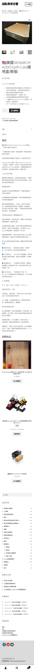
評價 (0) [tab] (4, 134)
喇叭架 (8, 550)
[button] (29, 20)
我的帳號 (5, 668)
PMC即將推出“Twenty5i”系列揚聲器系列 (15, 589)
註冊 (3, 627)
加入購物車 (14, 110)
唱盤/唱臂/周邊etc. (9, 514)
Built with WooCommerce (18, 661)
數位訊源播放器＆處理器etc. (11, 523)
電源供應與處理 (13, 120)
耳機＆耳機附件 (8, 532)
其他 (5, 568)
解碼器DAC (7, 526)
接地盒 (16, 11)
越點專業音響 (10, 4)
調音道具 (10, 11)
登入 (3, 629)
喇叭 (5, 517)
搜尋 (17, 668)
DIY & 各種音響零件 (9, 559)
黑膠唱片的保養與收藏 (10, 586)
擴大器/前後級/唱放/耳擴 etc (11, 520)
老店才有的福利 (8, 580)
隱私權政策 (5, 661)
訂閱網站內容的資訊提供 (8, 631)
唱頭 (5, 529)
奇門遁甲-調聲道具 (11, 553)
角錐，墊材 (9, 556)
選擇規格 (17, 434)
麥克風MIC (7, 538)
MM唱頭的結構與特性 (9, 583)
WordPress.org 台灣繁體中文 (10, 635)
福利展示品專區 (8, 508)
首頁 (5, 11)
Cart (26, 666)
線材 (5, 541)
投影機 (6, 565)
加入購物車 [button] (17, 381)
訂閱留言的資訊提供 (7, 633)
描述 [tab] (3, 129)
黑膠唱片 (6, 562)
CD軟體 (6, 511)
